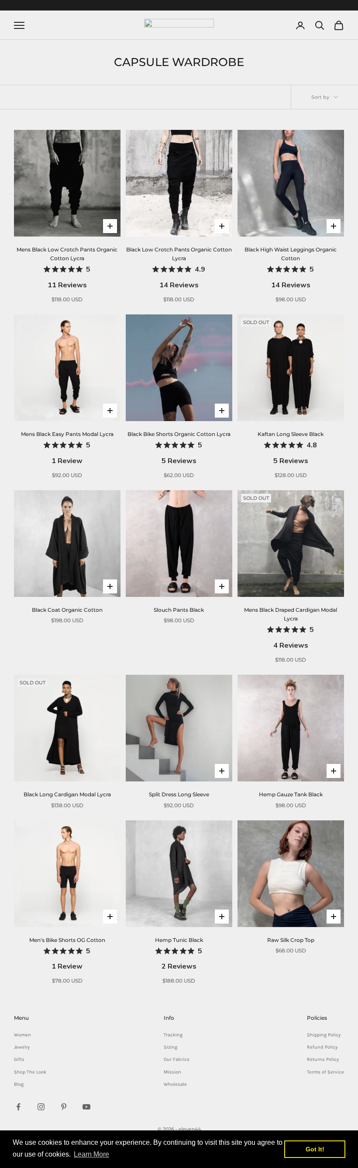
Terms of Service (325, 1072)
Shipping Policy (324, 1035)
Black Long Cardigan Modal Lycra (67, 794)
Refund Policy (322, 1047)
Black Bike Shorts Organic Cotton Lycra (179, 448)
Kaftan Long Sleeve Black (291, 448)
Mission (172, 1072)
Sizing (170, 1047)
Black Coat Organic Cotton (67, 610)
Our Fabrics (176, 1059)
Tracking (173, 1035)
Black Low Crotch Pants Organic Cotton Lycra (179, 268)
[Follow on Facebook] (18, 1106)
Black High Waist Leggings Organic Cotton (294, 268)
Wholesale (175, 1084)
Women (22, 1035)
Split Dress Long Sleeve (179, 794)
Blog (19, 1084)
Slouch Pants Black (179, 610)
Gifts (19, 1059)
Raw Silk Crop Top (290, 940)
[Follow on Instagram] (41, 1106)
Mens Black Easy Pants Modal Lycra (67, 448)
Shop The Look (30, 1072)
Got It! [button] (315, 1149)
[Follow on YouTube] (86, 1106)
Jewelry (22, 1047)
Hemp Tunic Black (179, 954)
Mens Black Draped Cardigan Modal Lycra (294, 628)
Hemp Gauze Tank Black (291, 794)
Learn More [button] (91, 1154)
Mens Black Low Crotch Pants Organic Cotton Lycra (68, 268)
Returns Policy (323, 1059)
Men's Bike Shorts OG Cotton (67, 954)
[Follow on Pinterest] (63, 1106)
